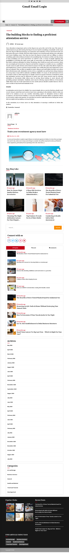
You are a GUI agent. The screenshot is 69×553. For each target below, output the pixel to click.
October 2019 (11, 450)
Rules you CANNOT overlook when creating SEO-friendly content (33, 287)
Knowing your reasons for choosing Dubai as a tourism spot (32, 262)
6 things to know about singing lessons (27, 279)
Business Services (13, 128)
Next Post (10, 124)
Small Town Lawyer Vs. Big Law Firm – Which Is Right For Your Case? (39, 333)
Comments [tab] (53, 248)
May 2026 (9, 345)
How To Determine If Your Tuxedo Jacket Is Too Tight (35, 315)
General (9, 30)
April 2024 (10, 411)
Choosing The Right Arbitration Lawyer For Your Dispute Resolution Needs (14, 218)
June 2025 (10, 371)
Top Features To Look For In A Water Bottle (33, 217)
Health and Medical (12, 483)
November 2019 (11, 446)
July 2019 (9, 459)
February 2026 (11, 358)
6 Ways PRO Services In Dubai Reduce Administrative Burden (33, 192)
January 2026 (10, 363)
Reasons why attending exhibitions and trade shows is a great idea (34, 270)
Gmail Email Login (34, 6)
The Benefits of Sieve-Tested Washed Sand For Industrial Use (53, 192)
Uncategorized (11, 492)
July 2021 (9, 433)
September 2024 (11, 389)
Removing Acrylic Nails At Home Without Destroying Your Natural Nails (37, 307)
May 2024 (9, 406)
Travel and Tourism (12, 487)
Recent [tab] (34, 248)
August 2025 (10, 367)
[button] (52, 21)
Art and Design (11, 470)
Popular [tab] (16, 248)
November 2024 (11, 384)
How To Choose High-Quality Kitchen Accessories (14, 192)
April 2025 (10, 376)
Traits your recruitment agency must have (26, 131)
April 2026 (10, 349)
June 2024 (10, 402)
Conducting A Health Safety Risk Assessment (53, 218)
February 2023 (11, 428)
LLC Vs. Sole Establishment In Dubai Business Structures (37, 323)
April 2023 (10, 424)
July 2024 (9, 398)
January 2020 (10, 437)
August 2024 (10, 393)
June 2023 (10, 419)
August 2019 (10, 454)
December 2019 (11, 441)
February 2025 (11, 380)
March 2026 (10, 354)
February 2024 (11, 415)
